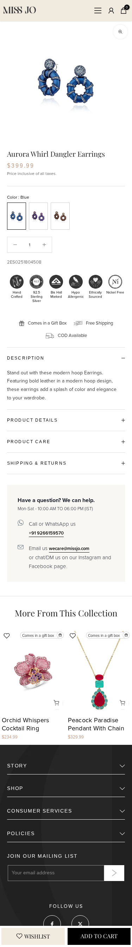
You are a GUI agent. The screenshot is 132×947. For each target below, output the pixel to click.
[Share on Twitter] (80, 924)
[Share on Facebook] (52, 924)
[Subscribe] (114, 873)
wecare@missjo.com (69, 548)
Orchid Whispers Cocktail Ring (25, 724)
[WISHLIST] (33, 936)
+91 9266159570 (46, 533)
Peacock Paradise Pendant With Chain (96, 724)
